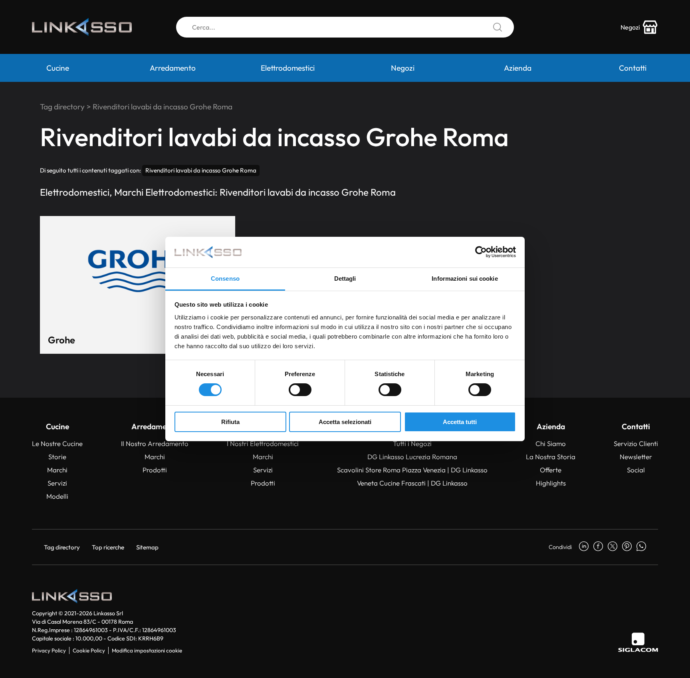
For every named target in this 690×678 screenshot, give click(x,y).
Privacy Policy (49, 650)
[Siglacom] (638, 642)
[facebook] (598, 547)
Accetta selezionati (345, 421)
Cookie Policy (89, 650)
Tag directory (62, 106)
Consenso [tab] (225, 278)
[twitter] (612, 547)
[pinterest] (627, 547)
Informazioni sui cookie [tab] (465, 278)
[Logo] (82, 27)
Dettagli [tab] (345, 278)
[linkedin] (584, 547)
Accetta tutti (460, 421)
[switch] (300, 389)
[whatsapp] (641, 547)
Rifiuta (230, 421)
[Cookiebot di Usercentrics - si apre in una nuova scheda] (481, 252)
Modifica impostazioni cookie (147, 650)
